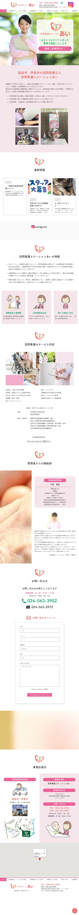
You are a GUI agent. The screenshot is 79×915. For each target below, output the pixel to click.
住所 (21, 654)
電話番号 (22, 644)
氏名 (21, 626)
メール (22, 635)
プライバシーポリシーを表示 (40, 689)
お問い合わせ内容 (24, 663)
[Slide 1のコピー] (39, 61)
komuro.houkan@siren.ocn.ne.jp (54, 890)
